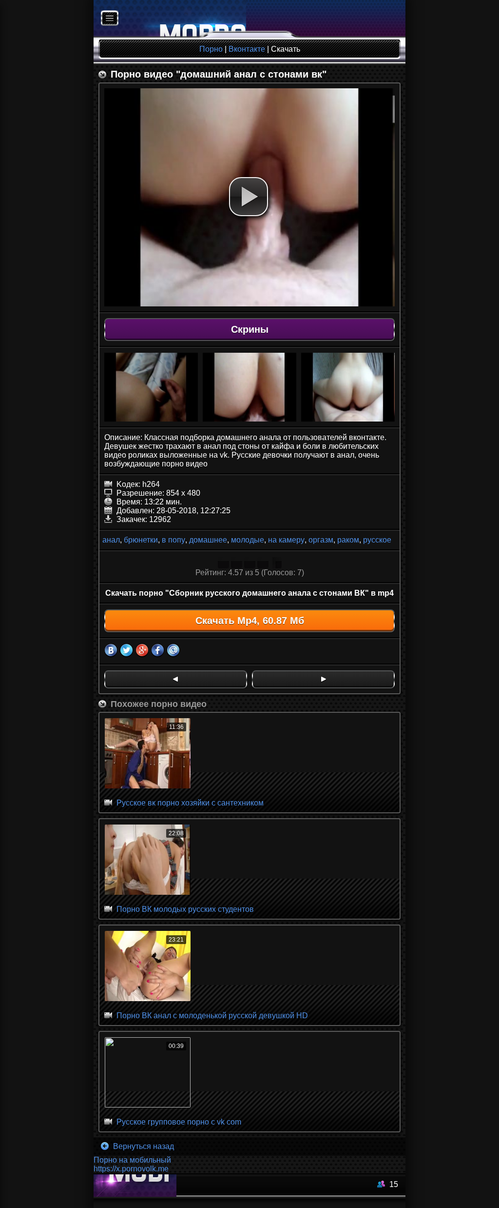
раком (348, 540)
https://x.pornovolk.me (131, 1169)
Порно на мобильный (132, 1160)
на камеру (286, 540)
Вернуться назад (142, 1146)
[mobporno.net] (170, 19)
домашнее (208, 540)
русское (377, 540)
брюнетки (141, 540)
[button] (248, 196)
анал (111, 540)
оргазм (320, 540)
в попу (173, 540)
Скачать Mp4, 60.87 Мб (249, 620)
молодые (247, 540)
